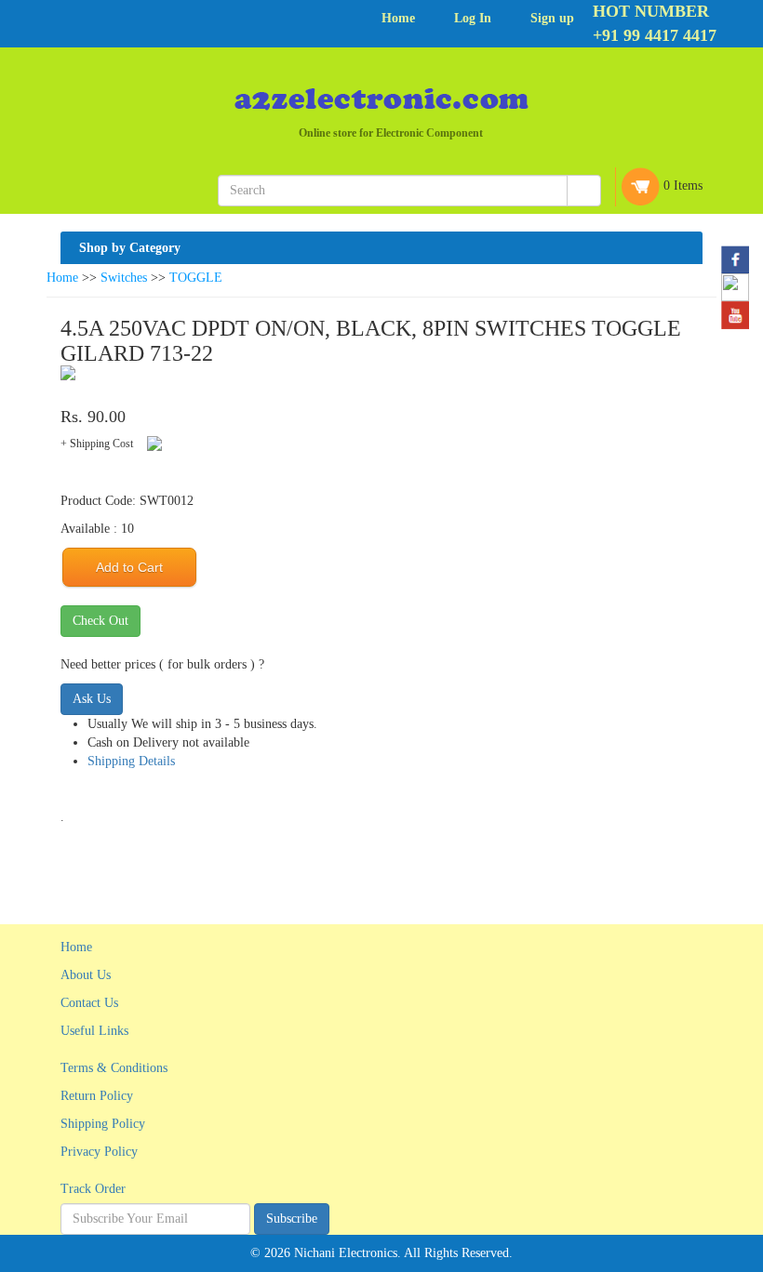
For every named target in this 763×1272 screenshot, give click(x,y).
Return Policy (96, 1096)
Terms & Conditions (113, 1068)
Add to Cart (129, 567)
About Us (85, 975)
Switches (123, 278)
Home (398, 18)
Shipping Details (131, 761)
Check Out (100, 621)
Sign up (552, 18)
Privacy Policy (99, 1152)
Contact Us (89, 1003)
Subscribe (291, 1219)
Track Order (93, 1189)
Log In (472, 18)
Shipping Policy (102, 1124)
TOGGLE (195, 278)
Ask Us (92, 699)
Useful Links (94, 1031)
